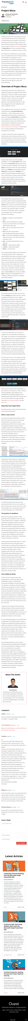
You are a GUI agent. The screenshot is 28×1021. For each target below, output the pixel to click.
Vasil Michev (14, 14)
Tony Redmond (5, 725)
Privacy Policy (17, 1010)
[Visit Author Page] (13, 683)
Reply (18, 725)
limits (23, 508)
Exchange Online (8, 955)
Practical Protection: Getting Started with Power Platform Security (13, 974)
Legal (3, 1010)
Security (6, 992)
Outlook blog (17, 46)
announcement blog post (13, 400)
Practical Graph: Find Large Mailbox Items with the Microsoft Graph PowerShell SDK (13, 927)
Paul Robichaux (9, 978)
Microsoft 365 (4, 7)
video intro (4, 402)
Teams (5, 907)
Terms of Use (9, 1010)
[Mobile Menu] (26, 2)
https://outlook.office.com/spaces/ (10, 126)
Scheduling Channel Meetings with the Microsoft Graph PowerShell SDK (14, 875)
